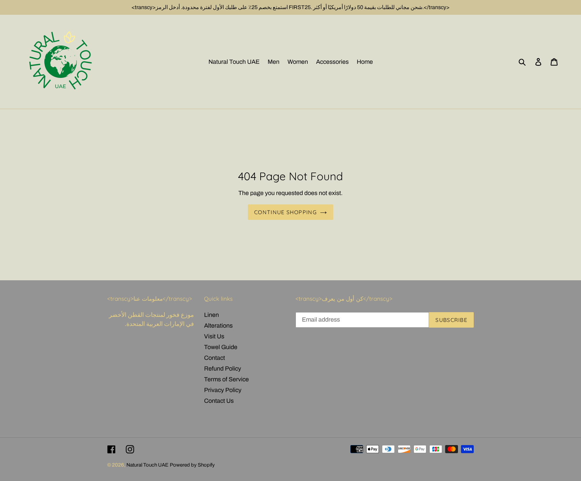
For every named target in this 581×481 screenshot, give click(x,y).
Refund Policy (222, 368)
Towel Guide (220, 347)
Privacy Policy (222, 390)
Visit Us (214, 336)
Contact (214, 357)
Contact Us (219, 400)
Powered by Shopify (192, 465)
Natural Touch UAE (147, 465)
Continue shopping (285, 212)
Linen (211, 314)
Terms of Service (226, 379)
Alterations (218, 325)
